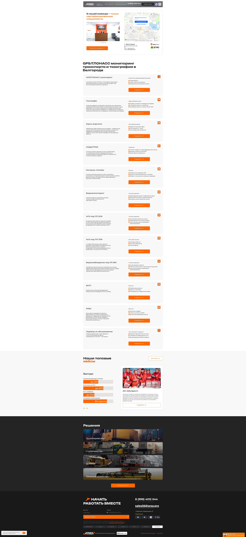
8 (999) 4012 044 (134, 3)
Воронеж (99, 3)
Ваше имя (85, 510)
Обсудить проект (90, 517)
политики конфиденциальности (117, 522)
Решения (111, 4)
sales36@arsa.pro (100, 4)
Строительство (94, 451)
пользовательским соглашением (116, 523)
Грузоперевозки (95, 438)
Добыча (90, 463)
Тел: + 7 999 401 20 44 (129, 48)
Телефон (109, 510)
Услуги (106, 4)
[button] (148, 4)
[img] (157, 517)
